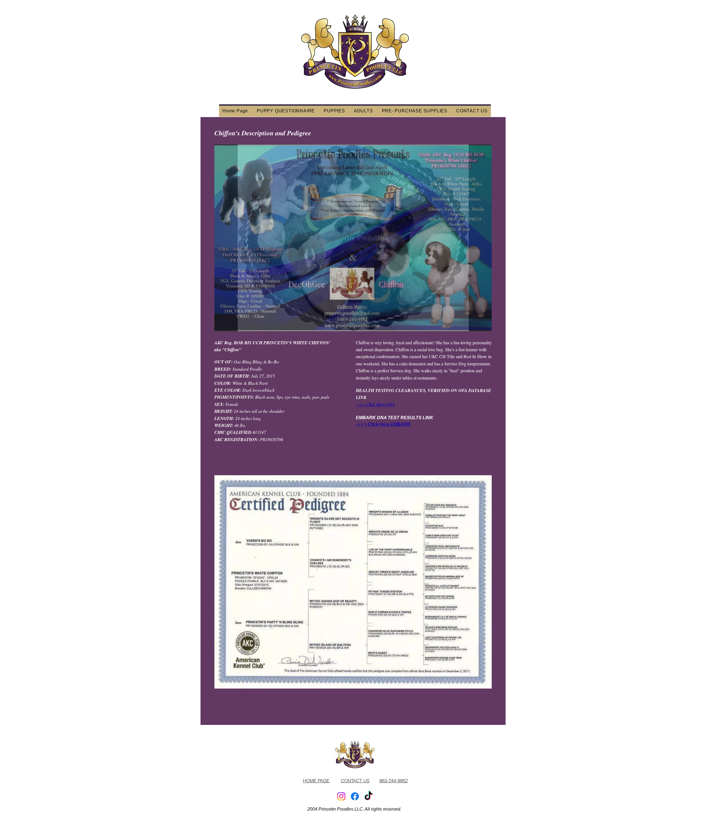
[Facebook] (354, 796)
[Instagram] (341, 796)
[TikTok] (368, 796)
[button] (353, 238)
